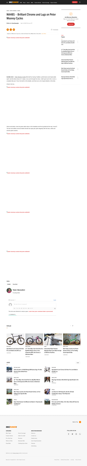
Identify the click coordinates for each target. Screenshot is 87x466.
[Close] (62, 218)
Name (27, 234)
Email (27, 228)
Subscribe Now (43, 240)
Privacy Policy (28, 244)
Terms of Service (36, 244)
